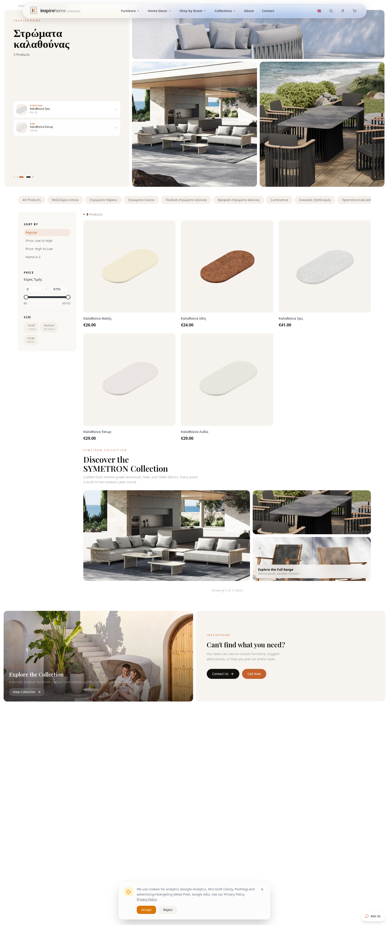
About (249, 11)
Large (30, 339)
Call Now (254, 674)
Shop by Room (191, 11)
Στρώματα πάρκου (103, 200)
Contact (268, 11)
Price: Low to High (39, 240)
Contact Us (220, 674)
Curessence (279, 200)
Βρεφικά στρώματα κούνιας (239, 200)
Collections (223, 11)
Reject (168, 910)
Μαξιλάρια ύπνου (65, 200)
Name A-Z (33, 257)
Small (31, 327)
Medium (49, 327)
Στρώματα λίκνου (141, 200)
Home (22, 6)
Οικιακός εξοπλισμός (315, 200)
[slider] (26, 297)
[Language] (319, 10)
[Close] (262, 889)
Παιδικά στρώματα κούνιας (186, 200)
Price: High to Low (39, 249)
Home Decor (157, 11)
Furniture (128, 11)
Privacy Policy (147, 899)
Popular (31, 232)
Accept (146, 910)
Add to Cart (132, 301)
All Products (32, 200)
